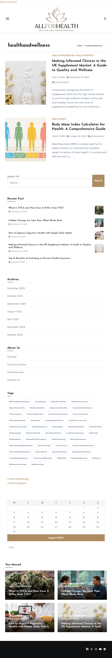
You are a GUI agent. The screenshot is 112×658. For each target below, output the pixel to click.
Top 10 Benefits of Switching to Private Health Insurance (39, 258)
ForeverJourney (80, 414)
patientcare (62, 446)
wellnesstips (38, 464)
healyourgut (15, 433)
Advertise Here (15, 372)
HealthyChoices (39, 427)
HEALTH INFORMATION (63, 56)
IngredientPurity (53, 433)
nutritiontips (44, 446)
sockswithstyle (59, 452)
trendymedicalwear (18, 458)
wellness (96, 458)
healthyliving (95, 427)
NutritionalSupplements (21, 446)
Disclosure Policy (16, 364)
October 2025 (15, 296)
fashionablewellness (82, 408)
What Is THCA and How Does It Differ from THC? (36, 208)
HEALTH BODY (59, 119)
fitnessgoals (15, 414)
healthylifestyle (76, 427)
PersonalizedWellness (19, 452)
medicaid (93, 433)
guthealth (35, 420)
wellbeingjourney (79, 458)
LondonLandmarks (75, 433)
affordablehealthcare (19, 402)
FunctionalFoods (17, 420)
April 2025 (13, 319)
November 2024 (16, 327)
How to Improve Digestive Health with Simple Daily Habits (40, 233)
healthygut (57, 427)
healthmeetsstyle (18, 427)
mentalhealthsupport (36, 439)
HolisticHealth (33, 433)
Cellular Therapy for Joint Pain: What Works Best (35, 220)
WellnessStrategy (17, 464)
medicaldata (15, 439)
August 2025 (14, 311)
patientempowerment (83, 446)
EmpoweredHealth (58, 408)
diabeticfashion (58, 402)
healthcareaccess (78, 420)
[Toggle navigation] (7, 18)
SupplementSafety (81, 452)
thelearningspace (17, 483)
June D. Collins (58, 77)
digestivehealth (17, 408)
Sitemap (11, 356)
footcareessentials (58, 414)
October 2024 (15, 334)
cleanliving (40, 402)
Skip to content (8, 2)
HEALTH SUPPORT (85, 56)
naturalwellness (78, 439)
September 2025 (16, 303)
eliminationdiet (37, 408)
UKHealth (61, 458)
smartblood (41, 452)
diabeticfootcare (79, 402)
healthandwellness (54, 420)
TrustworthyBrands (42, 458)
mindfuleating (58, 439)
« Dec (11, 547)
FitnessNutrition (35, 414)
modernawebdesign (18, 479)
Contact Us (13, 380)
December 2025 (16, 288)
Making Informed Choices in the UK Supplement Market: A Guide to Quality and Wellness (79, 65)
